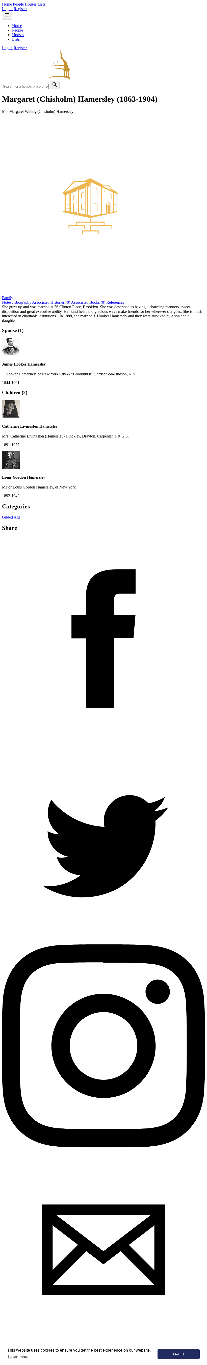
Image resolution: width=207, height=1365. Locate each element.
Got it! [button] (178, 1354)
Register (20, 9)
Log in (7, 9)
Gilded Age (11, 517)
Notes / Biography (16, 302)
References (115, 302)
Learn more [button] (18, 1357)
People (18, 4)
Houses (31, 4)
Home (7, 4)
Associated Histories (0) (51, 302)
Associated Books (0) (88, 302)
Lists (41, 4)
